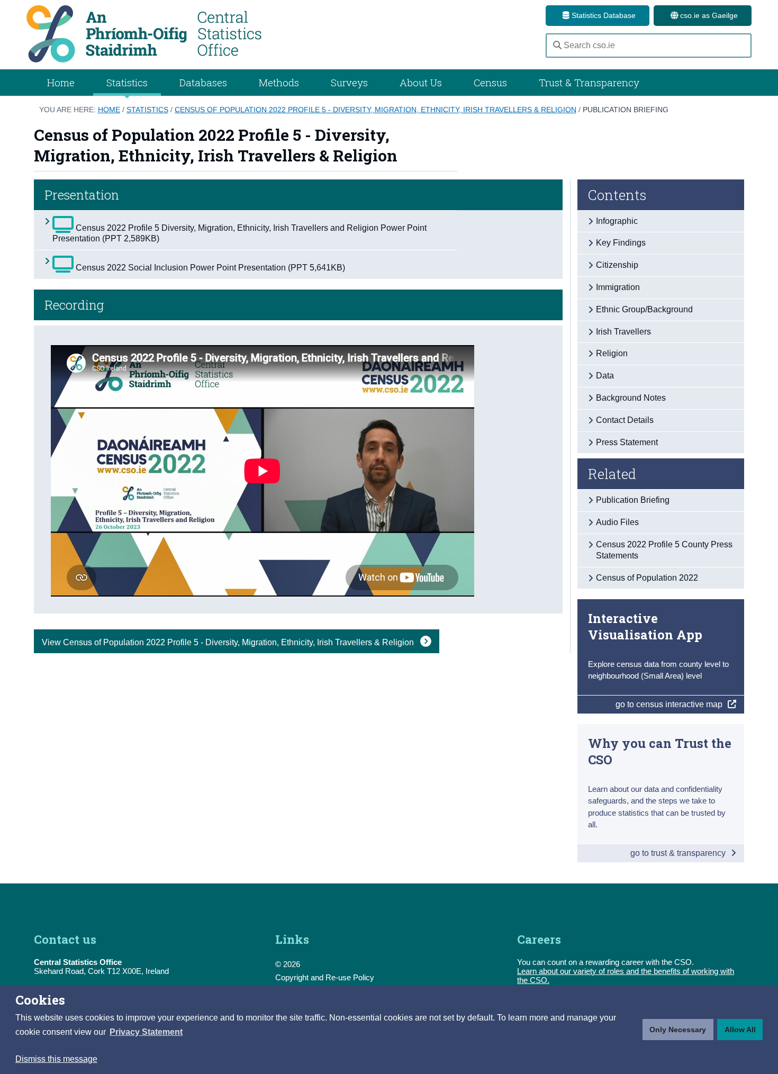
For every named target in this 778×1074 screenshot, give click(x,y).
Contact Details (625, 420)
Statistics (147, 109)
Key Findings (621, 242)
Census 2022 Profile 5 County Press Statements (664, 550)
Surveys (349, 82)
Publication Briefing (625, 109)
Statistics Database (602, 15)
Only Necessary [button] (677, 1029)
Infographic (617, 220)
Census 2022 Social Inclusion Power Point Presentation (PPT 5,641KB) (209, 267)
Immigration (618, 287)
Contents (617, 194)
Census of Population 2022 (647, 577)
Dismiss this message (56, 1058)
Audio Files (617, 522)
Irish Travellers (623, 331)
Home (61, 82)
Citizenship (617, 264)
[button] (146, 1032)
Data (605, 375)
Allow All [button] (740, 1029)
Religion (612, 353)
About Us (421, 82)
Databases (203, 82)
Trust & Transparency (589, 82)
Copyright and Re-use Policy (324, 977)
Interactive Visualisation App (645, 626)
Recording (74, 304)
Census (490, 82)
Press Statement (627, 442)
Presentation (81, 194)
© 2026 (287, 964)
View (229, 642)
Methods (279, 82)
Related (612, 473)
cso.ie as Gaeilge (708, 15)
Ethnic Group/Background (644, 309)
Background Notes (631, 397)
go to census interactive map (670, 704)
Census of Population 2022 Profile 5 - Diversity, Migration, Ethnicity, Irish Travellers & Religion (375, 109)
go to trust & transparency (679, 853)
